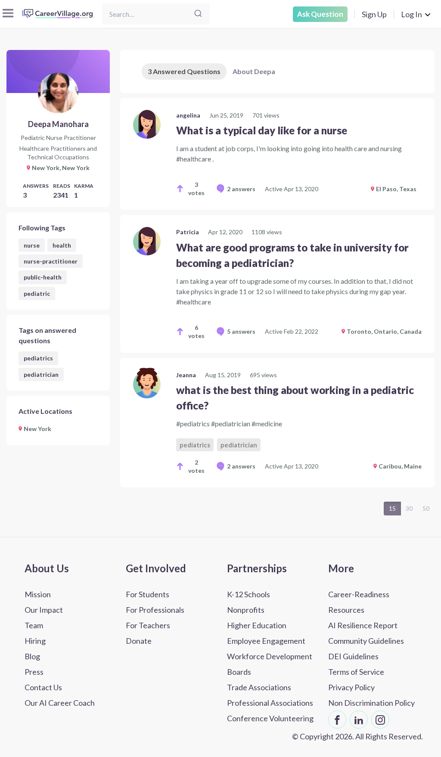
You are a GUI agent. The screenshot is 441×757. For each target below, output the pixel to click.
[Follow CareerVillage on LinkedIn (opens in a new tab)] (359, 719)
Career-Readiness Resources (358, 601)
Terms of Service (356, 671)
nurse (32, 245)
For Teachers (148, 625)
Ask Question (320, 14)
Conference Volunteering (270, 718)
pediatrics (38, 358)
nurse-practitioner (51, 261)
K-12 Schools (248, 594)
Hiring (35, 640)
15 (392, 508)
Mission (38, 594)
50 (425, 508)
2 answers (241, 188)
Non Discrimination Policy (371, 702)
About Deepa (254, 71)
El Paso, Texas (396, 188)
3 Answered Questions (184, 71)
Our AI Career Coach (60, 702)
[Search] (198, 14)
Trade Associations (259, 687)
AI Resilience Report (363, 625)
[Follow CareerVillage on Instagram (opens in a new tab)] (380, 719)
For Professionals (155, 609)
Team (34, 625)
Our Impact (44, 609)
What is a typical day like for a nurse (261, 130)
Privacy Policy (351, 687)
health (62, 245)
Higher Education (256, 625)
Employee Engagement (266, 640)
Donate (139, 640)
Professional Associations (270, 702)
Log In (411, 14)
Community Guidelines (366, 640)
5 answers (241, 331)
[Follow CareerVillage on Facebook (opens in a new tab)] (337, 719)
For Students (147, 594)
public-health (43, 277)
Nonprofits (245, 609)
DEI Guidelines (353, 656)
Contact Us (43, 687)
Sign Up (374, 14)
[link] (277, 154)
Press (34, 671)
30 (409, 508)
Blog (32, 656)
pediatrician (41, 374)
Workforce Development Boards (269, 664)
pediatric (37, 293)
